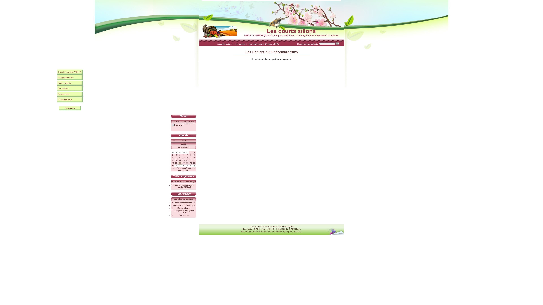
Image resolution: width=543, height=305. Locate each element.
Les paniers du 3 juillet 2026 (184, 205)
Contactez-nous (65, 100)
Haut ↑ (298, 229)
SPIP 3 (257, 229)
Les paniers (240, 44)
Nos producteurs (65, 77)
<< (174, 140)
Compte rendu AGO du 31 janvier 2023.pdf (184, 186)
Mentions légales (184, 208)
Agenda (183, 135)
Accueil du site (223, 44)
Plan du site (247, 229)
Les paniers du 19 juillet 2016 (184, 211)
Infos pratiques (64, 83)
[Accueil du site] (219, 31)
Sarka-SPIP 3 (268, 229)
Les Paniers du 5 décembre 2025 (264, 44)
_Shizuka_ (297, 231)
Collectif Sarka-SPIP (285, 229)
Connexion (70, 108)
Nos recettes (63, 94)
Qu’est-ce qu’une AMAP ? (69, 72)
